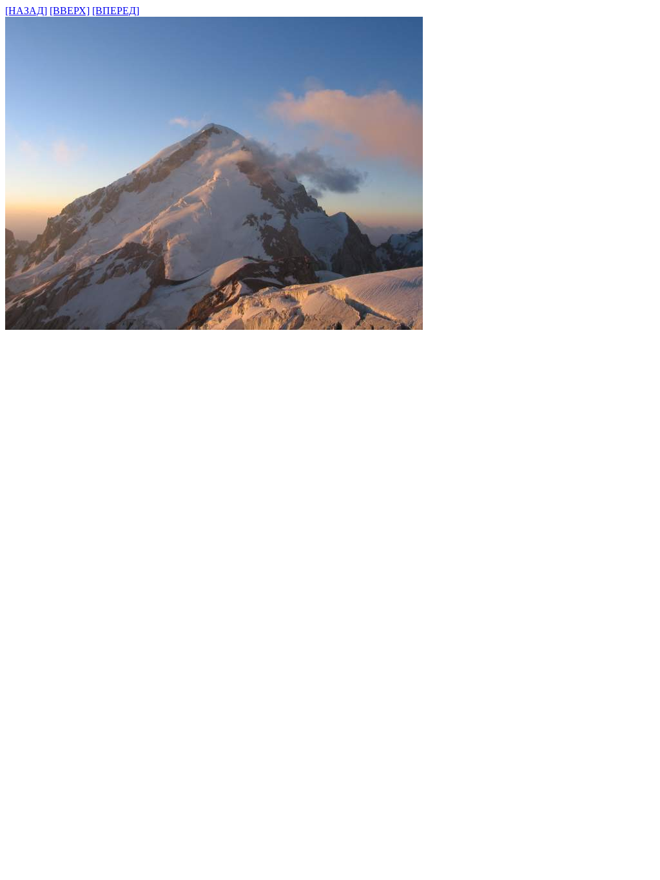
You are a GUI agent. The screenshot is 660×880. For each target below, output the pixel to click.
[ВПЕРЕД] (115, 10)
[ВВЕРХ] (70, 10)
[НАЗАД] (26, 10)
